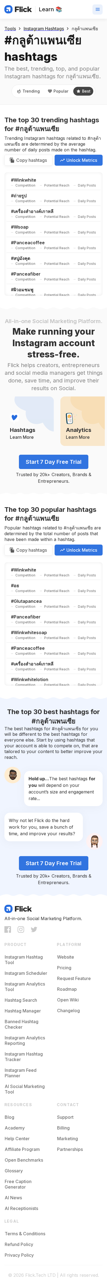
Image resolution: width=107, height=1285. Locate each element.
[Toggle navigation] (97, 9)
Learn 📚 (50, 9)
